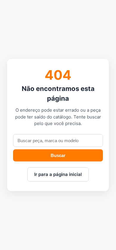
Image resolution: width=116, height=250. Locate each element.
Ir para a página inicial (58, 174)
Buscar (58, 155)
